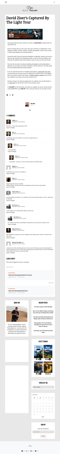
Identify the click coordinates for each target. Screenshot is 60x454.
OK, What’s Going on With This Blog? (43, 306)
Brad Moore (33, 103)
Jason (13, 178)
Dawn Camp (15, 191)
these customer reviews (37, 75)
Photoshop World (11, 273)
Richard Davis (15, 229)
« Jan (42, 417)
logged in (16, 262)
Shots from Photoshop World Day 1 (18, 291)
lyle (13, 132)
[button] (6, 2)
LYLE (15, 144)
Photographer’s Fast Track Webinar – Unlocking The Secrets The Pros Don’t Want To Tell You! (43, 324)
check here (12, 83)
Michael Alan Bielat (17, 242)
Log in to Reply (10, 127)
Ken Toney (14, 205)
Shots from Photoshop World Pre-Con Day (20, 275)
